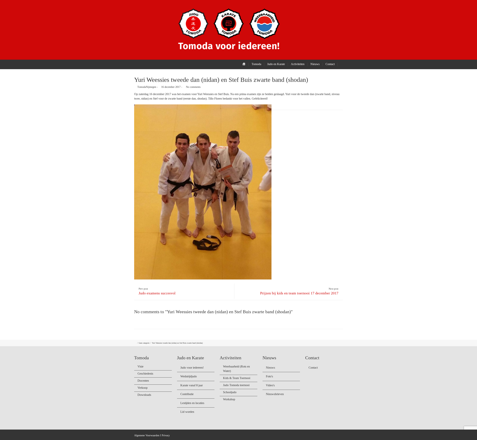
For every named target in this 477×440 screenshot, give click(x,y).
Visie (140, 366)
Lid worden (187, 411)
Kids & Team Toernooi (236, 378)
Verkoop (143, 387)
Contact (330, 64)
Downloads (144, 394)
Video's (270, 385)
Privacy (166, 435)
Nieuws (270, 367)
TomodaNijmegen (146, 87)
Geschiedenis (145, 373)
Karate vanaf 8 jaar (191, 385)
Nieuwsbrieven (275, 394)
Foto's (269, 376)
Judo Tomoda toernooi (236, 385)
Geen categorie (144, 343)
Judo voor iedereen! (192, 367)
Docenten (143, 380)
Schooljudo (229, 392)
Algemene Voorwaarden (146, 435)
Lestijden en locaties (192, 403)
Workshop (229, 399)
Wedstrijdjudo (188, 376)
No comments (193, 87)
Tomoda (256, 64)
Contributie (187, 394)
